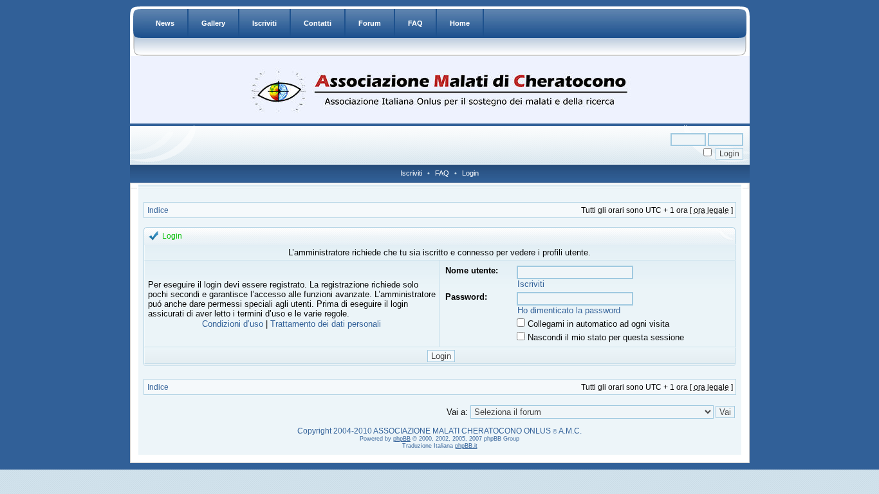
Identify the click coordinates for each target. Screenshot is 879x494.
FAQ (415, 23)
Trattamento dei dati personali (325, 324)
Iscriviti (264, 23)
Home (460, 23)
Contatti (317, 23)
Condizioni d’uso (232, 324)
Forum (369, 23)
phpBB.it (466, 446)
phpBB (402, 438)
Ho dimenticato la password (568, 310)
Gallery (213, 23)
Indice (158, 210)
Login (470, 173)
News (165, 23)
